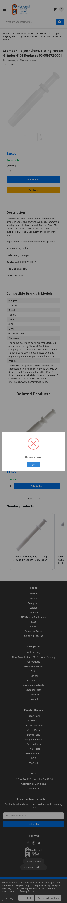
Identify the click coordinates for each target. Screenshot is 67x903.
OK (33, 464)
